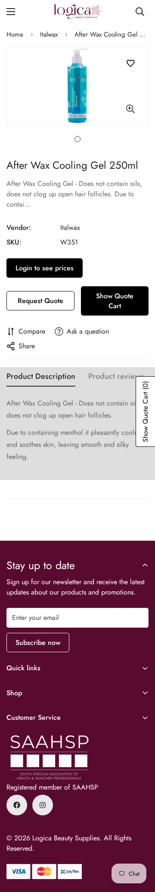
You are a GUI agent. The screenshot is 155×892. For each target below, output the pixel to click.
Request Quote (40, 301)
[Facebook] (16, 805)
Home (14, 34)
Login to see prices (45, 268)
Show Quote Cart (114, 301)
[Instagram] (42, 805)
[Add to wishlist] (130, 63)
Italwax (49, 34)
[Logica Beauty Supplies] (77, 11)
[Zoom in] (130, 108)
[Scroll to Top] (139, 846)
